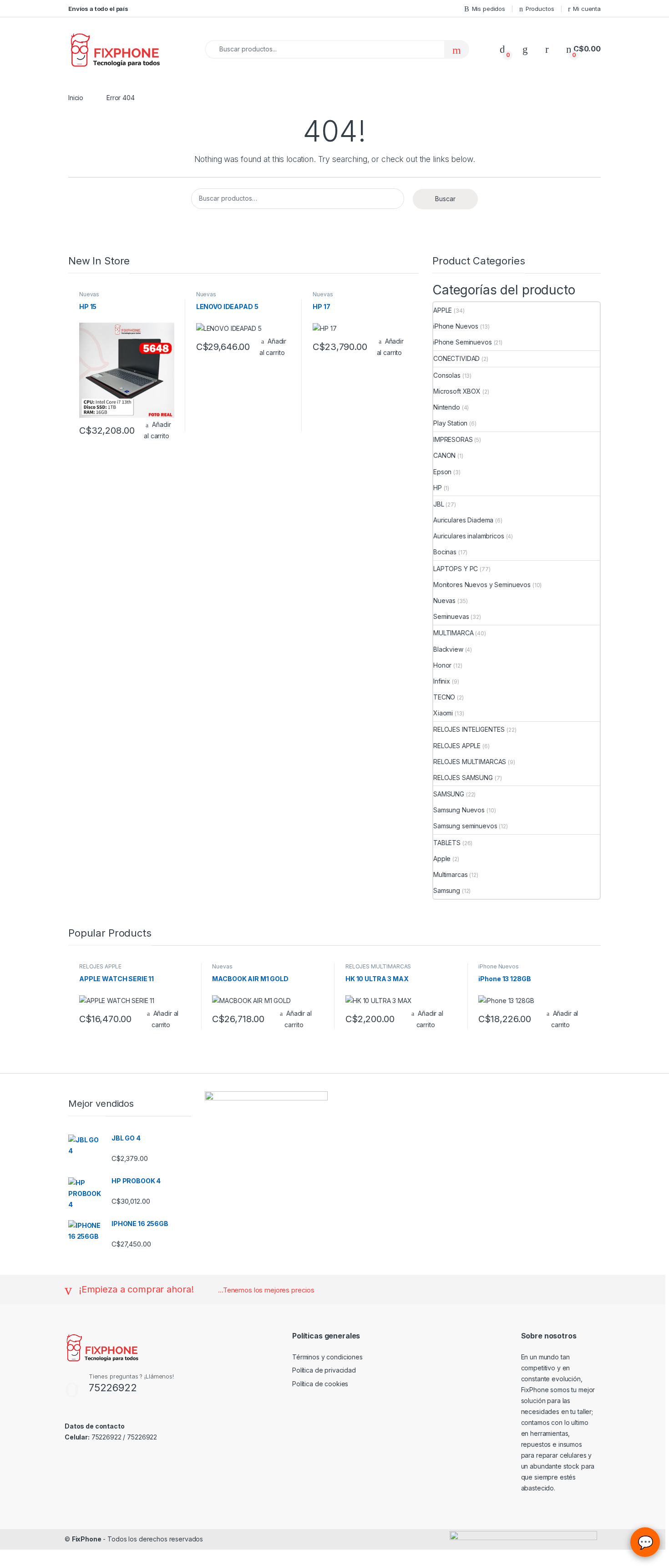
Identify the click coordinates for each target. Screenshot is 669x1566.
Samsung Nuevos (459, 810)
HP (437, 488)
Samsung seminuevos (465, 826)
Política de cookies (320, 1384)
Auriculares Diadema (463, 520)
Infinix (441, 681)
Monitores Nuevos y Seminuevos (482, 584)
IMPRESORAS (453, 439)
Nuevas (89, 294)
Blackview (448, 649)
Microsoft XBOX (457, 391)
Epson (442, 472)
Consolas (447, 375)
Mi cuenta (587, 8)
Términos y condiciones (327, 1357)
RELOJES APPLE (457, 746)
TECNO (444, 697)
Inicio (75, 97)
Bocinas (444, 552)
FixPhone (86, 1539)
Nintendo (446, 407)
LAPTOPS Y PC (455, 569)
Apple (442, 858)
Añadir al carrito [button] (157, 430)
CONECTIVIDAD (456, 358)
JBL (438, 504)
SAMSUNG (448, 794)
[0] (502, 49)
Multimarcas (450, 874)
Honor (442, 665)
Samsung (446, 890)
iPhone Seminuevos (462, 342)
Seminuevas (451, 616)
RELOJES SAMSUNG (463, 777)
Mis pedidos (488, 8)
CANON (444, 455)
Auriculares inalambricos (468, 536)
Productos (540, 8)
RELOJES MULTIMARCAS (469, 761)
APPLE (442, 310)
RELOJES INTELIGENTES (469, 729)
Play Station (450, 423)
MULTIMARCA (453, 633)
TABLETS (447, 842)
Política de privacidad (324, 1370)
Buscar (445, 199)
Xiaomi (443, 713)
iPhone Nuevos (455, 326)
